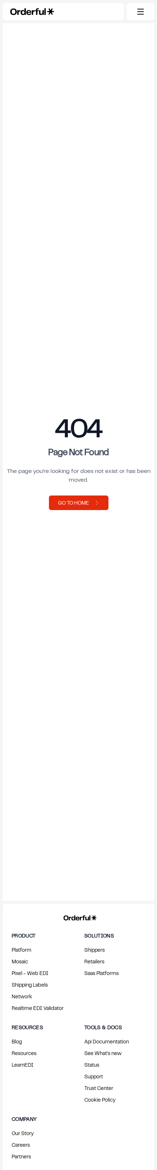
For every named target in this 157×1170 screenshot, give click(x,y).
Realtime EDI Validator (38, 1008)
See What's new (103, 1053)
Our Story (23, 1133)
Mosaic (20, 961)
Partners (21, 1156)
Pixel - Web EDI (30, 973)
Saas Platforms (101, 973)
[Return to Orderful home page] (79, 916)
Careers (21, 1145)
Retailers (94, 961)
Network (22, 996)
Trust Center (98, 1088)
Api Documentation (106, 1041)
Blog (17, 1041)
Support (93, 1076)
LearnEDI (23, 1065)
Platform (21, 950)
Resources (24, 1053)
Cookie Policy (99, 1100)
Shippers (94, 950)
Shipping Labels (30, 985)
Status (91, 1065)
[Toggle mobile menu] (140, 11)
